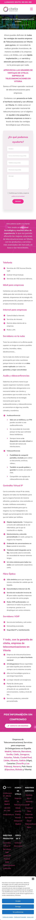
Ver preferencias (18, 912)
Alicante (14, 760)
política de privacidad (18, 196)
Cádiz (16, 754)
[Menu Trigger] (31, 9)
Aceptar (18, 901)
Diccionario (18, 846)
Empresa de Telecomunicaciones (18, 801)
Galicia (22, 760)
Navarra (17, 766)
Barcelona (26, 751)
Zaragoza (24, 754)
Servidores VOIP (11, 616)
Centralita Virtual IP (7, 844)
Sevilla (9, 754)
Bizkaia (18, 769)
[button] (33, 879)
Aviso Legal (30, 917)
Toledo (16, 757)
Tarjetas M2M (7, 860)
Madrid (8, 751)
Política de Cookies (8, 917)
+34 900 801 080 (7, 809)
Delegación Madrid (18, 822)
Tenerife (20, 763)
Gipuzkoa (9, 769)
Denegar (18, 906)
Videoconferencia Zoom (29, 825)
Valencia (16, 751)
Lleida (6, 760)
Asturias (8, 757)
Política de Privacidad (20, 917)
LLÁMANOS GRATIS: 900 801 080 (18, 2)
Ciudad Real (26, 757)
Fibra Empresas (29, 812)
